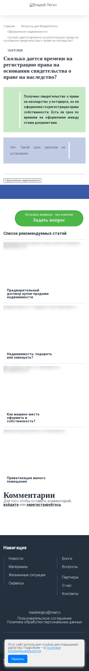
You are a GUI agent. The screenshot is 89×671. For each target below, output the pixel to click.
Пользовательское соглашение (45, 618)
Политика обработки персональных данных (44, 622)
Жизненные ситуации (27, 575)
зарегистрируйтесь (43, 504)
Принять (17, 659)
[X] (36, 192)
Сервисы (16, 583)
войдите (11, 504)
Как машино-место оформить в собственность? (23, 418)
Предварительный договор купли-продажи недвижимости (28, 294)
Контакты (70, 594)
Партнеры (70, 577)
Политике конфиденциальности (34, 649)
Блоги (67, 558)
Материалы (18, 567)
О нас (67, 585)
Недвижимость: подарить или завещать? (29, 355)
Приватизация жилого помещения (26, 479)
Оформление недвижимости (22, 180)
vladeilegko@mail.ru (44, 612)
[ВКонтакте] (47, 192)
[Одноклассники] (58, 192)
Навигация (14, 547)
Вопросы (70, 567)
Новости (16, 558)
